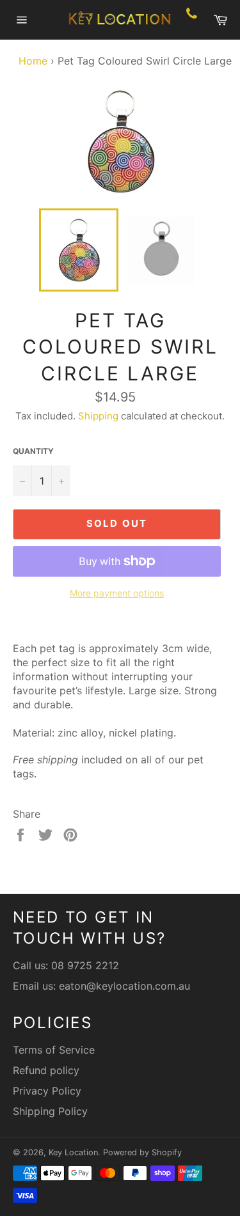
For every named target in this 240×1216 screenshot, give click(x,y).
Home (29, 60)
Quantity (33, 451)
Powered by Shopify (142, 1152)
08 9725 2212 (85, 965)
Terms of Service (54, 1049)
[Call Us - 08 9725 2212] (192, 19)
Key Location (73, 1152)
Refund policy (46, 1070)
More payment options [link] (117, 593)
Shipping (98, 416)
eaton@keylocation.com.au (124, 985)
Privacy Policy (47, 1090)
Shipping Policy (50, 1111)
